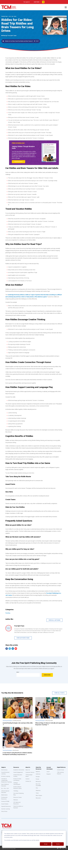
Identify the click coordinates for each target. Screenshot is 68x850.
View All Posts (59, 693)
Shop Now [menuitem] (36, 2)
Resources (16, 767)
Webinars (15, 799)
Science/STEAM (5, 801)
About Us (28, 767)
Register (49, 774)
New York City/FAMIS (38, 784)
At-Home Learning (5, 776)
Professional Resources (4, 798)
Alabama (38, 771)
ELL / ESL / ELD (5, 788)
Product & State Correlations (17, 779)
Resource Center (17, 797)
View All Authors (54, 620)
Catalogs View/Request (16, 783)
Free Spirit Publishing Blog (18, 794)
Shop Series (4, 811)
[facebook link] (58, 848)
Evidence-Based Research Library (17, 787)
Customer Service (30, 772)
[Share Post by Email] (16, 648)
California (38, 774)
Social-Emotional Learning (5, 773)
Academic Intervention (18, 769)
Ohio (37, 788)
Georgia (38, 776)
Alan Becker (16, 750)
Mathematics (4, 795)
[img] (34, 41)
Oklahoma (38, 790)
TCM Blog (15, 791)
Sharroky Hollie (49, 720)
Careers (27, 778)
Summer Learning (5, 809)
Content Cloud (60, 769)
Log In (48, 771)
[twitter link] (66, 848)
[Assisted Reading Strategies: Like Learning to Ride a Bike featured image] (18, 707)
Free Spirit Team (12, 35)
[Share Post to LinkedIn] (13, 648)
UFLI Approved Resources (17, 803)
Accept (45, 844)
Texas (37, 793)
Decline (58, 844)
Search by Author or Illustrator (18, 807)
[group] (20, 41)
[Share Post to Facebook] (6, 648)
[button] (3, 41)
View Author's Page (23, 638)
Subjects (3, 767)
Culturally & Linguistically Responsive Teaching (6, 780)
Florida (37, 779)
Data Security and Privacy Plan (9, 848)
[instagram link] (63, 848)
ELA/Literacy (4, 769)
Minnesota (38, 781)
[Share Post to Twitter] (9, 648)
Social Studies (4, 804)
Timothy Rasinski (17, 720)
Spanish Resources (6, 806)
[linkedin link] (60, 848)
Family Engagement (18, 772)
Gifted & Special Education (5, 791)
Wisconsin (38, 798)
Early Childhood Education (5, 785)
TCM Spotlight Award (29, 775)
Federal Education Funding (17, 775)
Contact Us (28, 781)
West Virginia (39, 795)
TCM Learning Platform (60, 773)
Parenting (4, 16)
